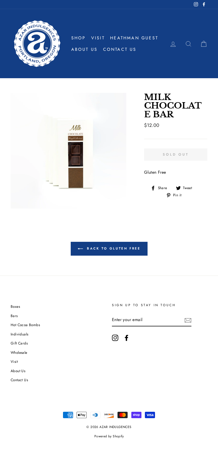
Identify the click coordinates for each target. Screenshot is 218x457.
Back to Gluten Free (113, 248)
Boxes (15, 306)
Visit (98, 38)
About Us (84, 49)
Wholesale (19, 352)
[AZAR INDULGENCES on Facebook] (126, 337)
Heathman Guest (134, 38)
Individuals (19, 334)
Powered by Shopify (109, 436)
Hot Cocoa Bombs (25, 324)
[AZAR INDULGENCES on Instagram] (115, 337)
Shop (78, 38)
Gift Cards (19, 343)
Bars (14, 315)
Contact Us (120, 49)
